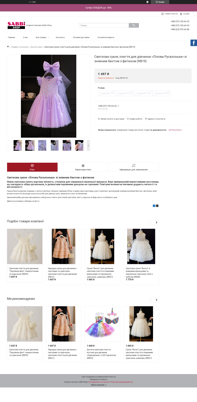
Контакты (60, 37)
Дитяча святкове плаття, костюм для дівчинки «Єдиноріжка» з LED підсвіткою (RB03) (101, 353)
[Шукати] (134, 25)
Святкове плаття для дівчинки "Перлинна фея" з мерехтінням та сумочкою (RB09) (24, 271)
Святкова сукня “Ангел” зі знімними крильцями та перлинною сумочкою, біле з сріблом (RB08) (139, 272)
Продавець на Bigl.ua (98, 379)
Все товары (41, 37)
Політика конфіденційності (122, 382)
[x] (157, 206)
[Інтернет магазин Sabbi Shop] (16, 25)
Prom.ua (112, 377)
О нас (25, 37)
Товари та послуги (19, 47)
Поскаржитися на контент (99, 382)
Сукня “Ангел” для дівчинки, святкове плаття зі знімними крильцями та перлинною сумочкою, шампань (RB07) (100, 272)
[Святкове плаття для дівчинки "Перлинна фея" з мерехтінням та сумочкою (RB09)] (24, 246)
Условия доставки (81, 37)
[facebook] (154, 206)
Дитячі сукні (36, 47)
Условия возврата (105, 37)
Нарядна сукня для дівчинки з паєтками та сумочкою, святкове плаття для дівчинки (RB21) (62, 272)
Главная (11, 37)
